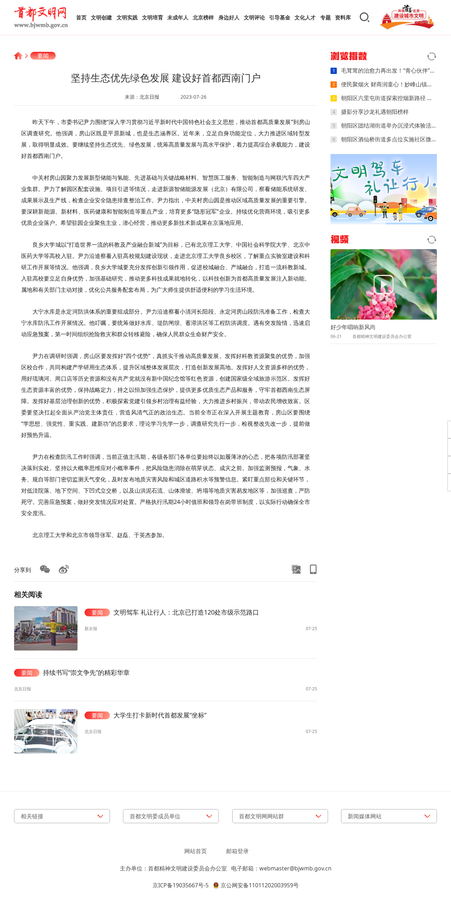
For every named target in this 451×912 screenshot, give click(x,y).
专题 (325, 17)
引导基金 (279, 17)
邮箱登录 (237, 851)
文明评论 (254, 17)
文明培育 (152, 17)
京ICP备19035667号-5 (181, 885)
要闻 (43, 56)
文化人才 (305, 17)
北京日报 (149, 96)
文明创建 (101, 17)
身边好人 (229, 17)
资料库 (343, 17)
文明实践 (127, 17)
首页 (81, 17)
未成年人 (178, 17)
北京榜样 (203, 17)
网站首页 (195, 851)
